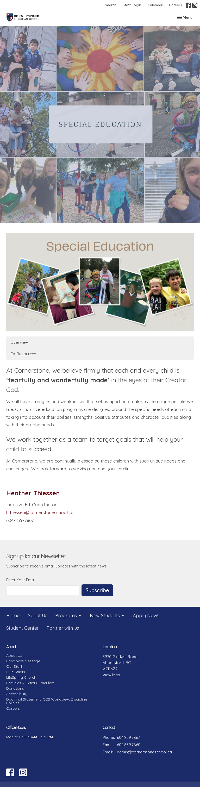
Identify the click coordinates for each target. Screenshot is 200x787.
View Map (111, 674)
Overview (19, 342)
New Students (105, 616)
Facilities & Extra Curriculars (30, 682)
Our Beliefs (15, 672)
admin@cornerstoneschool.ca (144, 751)
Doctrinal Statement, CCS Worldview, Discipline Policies (46, 701)
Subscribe (97, 590)
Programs (66, 616)
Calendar (155, 5)
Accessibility (16, 693)
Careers (175, 5)
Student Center (22, 628)
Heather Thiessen (33, 493)
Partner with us (63, 628)
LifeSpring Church (21, 677)
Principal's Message (23, 661)
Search (110, 5)
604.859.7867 (128, 737)
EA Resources (23, 353)
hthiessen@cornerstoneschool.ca (39, 512)
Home (13, 616)
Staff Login (132, 5)
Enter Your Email (20, 579)
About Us (37, 616)
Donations (15, 688)
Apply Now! (145, 616)
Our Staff (14, 666)
